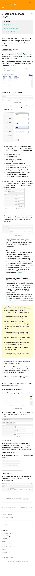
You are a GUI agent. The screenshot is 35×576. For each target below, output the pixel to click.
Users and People (6, 536)
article (25, 56)
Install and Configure (7, 544)
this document (12, 44)
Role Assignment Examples (11, 28)
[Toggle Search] (31, 524)
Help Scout (25, 561)
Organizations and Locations (9, 546)
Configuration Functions (7, 533)
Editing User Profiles (9, 31)
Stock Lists (4, 552)
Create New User (8, 25)
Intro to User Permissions (13, 300)
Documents (4, 538)
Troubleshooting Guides (7, 557)
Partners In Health (11, 561)
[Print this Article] (31, 14)
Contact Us (12, 507)
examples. (20, 272)
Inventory (4, 541)
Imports (3, 555)
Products (4, 549)
